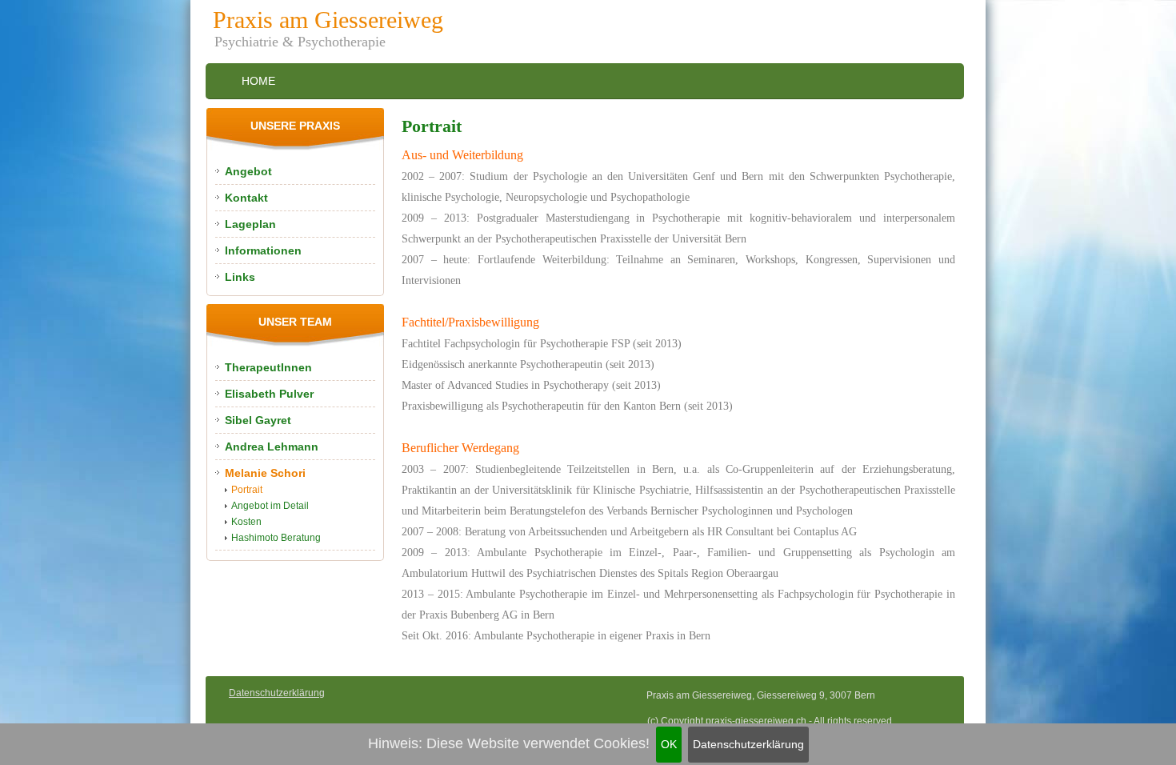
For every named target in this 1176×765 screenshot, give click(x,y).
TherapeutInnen (268, 367)
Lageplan (250, 224)
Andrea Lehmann (271, 446)
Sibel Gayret (258, 420)
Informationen (263, 250)
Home (258, 80)
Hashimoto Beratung (276, 537)
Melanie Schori (265, 473)
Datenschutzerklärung (748, 744)
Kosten (246, 521)
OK (669, 744)
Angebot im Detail (270, 505)
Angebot (248, 171)
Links (240, 276)
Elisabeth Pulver (269, 393)
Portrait (246, 489)
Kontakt (246, 197)
